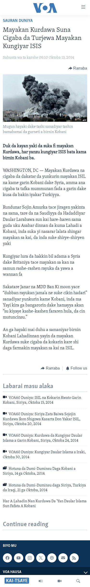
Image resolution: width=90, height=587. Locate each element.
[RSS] (74, 557)
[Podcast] (51, 557)
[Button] (77, 68)
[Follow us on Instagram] (29, 557)
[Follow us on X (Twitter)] (40, 557)
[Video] (59, 581)
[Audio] (40, 581)
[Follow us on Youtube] (18, 557)
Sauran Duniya (18, 21)
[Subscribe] (62, 557)
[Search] (78, 581)
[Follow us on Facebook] (7, 557)
